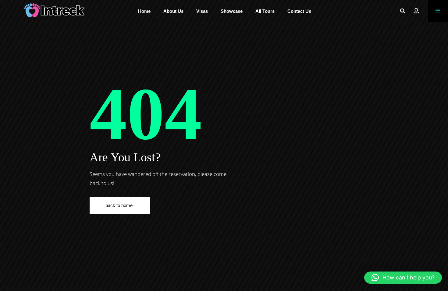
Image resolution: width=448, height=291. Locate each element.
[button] (403, 278)
